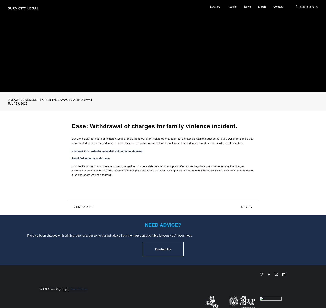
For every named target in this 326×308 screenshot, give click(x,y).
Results (232, 6)
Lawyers (215, 6)
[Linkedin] (284, 274)
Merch (262, 6)
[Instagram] (262, 274)
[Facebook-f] (269, 274)
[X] (276, 274)
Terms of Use (78, 289)
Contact (278, 6)
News (247, 6)
